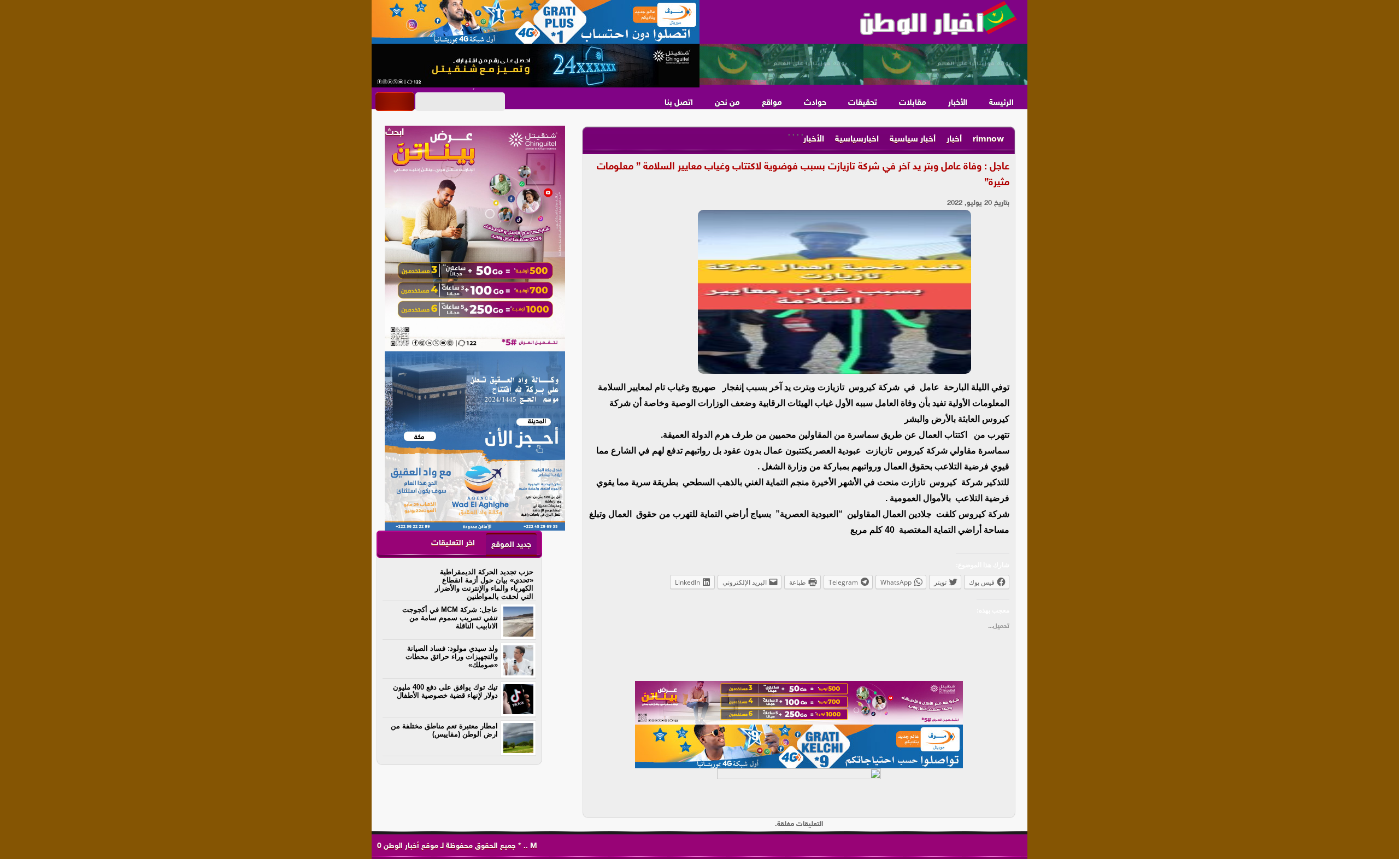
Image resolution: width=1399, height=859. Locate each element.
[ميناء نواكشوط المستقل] (863, 64)
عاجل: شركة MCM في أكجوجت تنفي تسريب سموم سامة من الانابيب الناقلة (450, 617)
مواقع (772, 103)
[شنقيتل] (536, 65)
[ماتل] (799, 790)
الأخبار (957, 103)
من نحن (727, 103)
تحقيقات (862, 103)
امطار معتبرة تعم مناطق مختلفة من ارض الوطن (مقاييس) (444, 730)
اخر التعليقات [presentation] (453, 543)
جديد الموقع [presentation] (511, 545)
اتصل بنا (679, 103)
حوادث (815, 103)
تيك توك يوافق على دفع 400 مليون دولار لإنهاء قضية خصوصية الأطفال (445, 691)
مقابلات (912, 103)
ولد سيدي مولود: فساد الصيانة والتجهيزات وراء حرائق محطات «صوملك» (451, 656)
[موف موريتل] (536, 21)
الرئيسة (1001, 103)
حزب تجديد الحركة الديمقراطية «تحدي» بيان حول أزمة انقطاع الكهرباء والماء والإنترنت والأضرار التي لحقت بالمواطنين (484, 584)
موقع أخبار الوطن (409, 846)
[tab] (511, 544)
